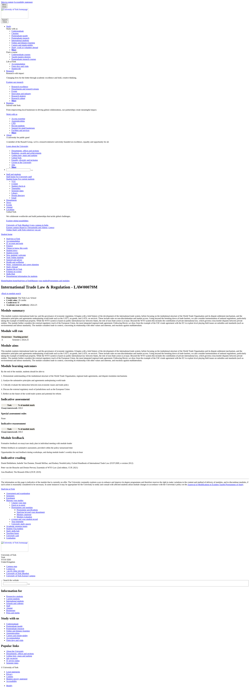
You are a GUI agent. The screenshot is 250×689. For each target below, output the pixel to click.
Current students (13, 599)
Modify (9, 686)
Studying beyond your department (31, 512)
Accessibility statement (23, 2)
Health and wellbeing (15, 262)
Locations (10, 209)
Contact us (10, 569)
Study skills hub (12, 531)
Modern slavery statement (16, 679)
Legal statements (13, 672)
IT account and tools (14, 243)
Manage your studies (39, 281)
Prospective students (14, 596)
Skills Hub (10, 274)
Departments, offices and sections (20, 654)
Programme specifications (27, 510)
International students (15, 601)
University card (12, 536)
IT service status (13, 661)
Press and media (13, 613)
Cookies (9, 676)
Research (10, 71)
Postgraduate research (15, 628)
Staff (8, 606)
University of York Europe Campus (20, 576)
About (8, 135)
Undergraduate (12, 624)
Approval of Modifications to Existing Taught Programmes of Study (215, 484)
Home (3, 281)
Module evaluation (24, 517)
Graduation (10, 538)
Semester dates (12, 663)
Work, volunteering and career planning (22, 264)
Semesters (10, 496)
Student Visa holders (14, 529)
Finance (9, 246)
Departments (11, 200)
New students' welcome (16, 255)
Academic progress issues (16, 526)
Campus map (11, 566)
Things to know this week (17, 248)
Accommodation (13, 241)
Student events (12, 253)
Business (10, 103)
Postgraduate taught (14, 626)
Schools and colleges (14, 603)
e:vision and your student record (24, 519)
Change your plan (18, 503)
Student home (6, 234)
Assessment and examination (18, 493)
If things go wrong (13, 271)
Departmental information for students (21, 276)
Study (8, 26)
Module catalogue (24, 514)
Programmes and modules (59, 281)
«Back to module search (11, 293)
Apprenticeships (13, 633)
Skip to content (7, 2)
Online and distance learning (18, 631)
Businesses (10, 610)
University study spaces (21, 524)
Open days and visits (14, 640)
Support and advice (14, 260)
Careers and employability (17, 636)
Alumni (9, 207)
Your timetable (17, 521)
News (8, 202)
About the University (15, 651)
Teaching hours (12, 533)
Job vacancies (12, 658)
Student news (11, 250)
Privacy (9, 674)
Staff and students (13, 174)
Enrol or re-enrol (18, 505)
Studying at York (13, 239)
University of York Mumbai (17, 573)
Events (9, 205)
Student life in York (14, 269)
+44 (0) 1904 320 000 (15, 571)
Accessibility (11, 681)
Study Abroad (12, 267)
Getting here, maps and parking (19, 656)
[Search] (32, 170)
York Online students (15, 257)
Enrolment (10, 498)
